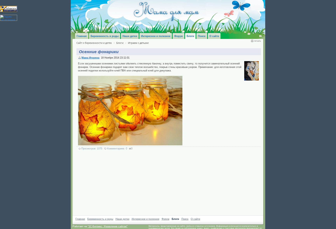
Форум (165, 219)
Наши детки (122, 219)
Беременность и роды (100, 219)
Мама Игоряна (90, 57)
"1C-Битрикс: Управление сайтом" (108, 226)
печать (257, 41)
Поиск (184, 219)
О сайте (195, 219)
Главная (80, 219)
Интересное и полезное (145, 219)
